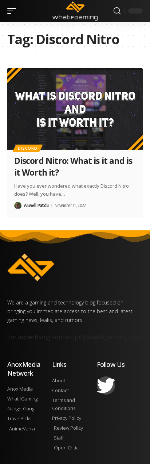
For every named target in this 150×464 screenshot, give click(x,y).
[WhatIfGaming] (75, 11)
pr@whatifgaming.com (108, 337)
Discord (28, 148)
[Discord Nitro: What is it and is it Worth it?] (75, 109)
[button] (13, 11)
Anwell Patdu (36, 205)
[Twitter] (106, 385)
